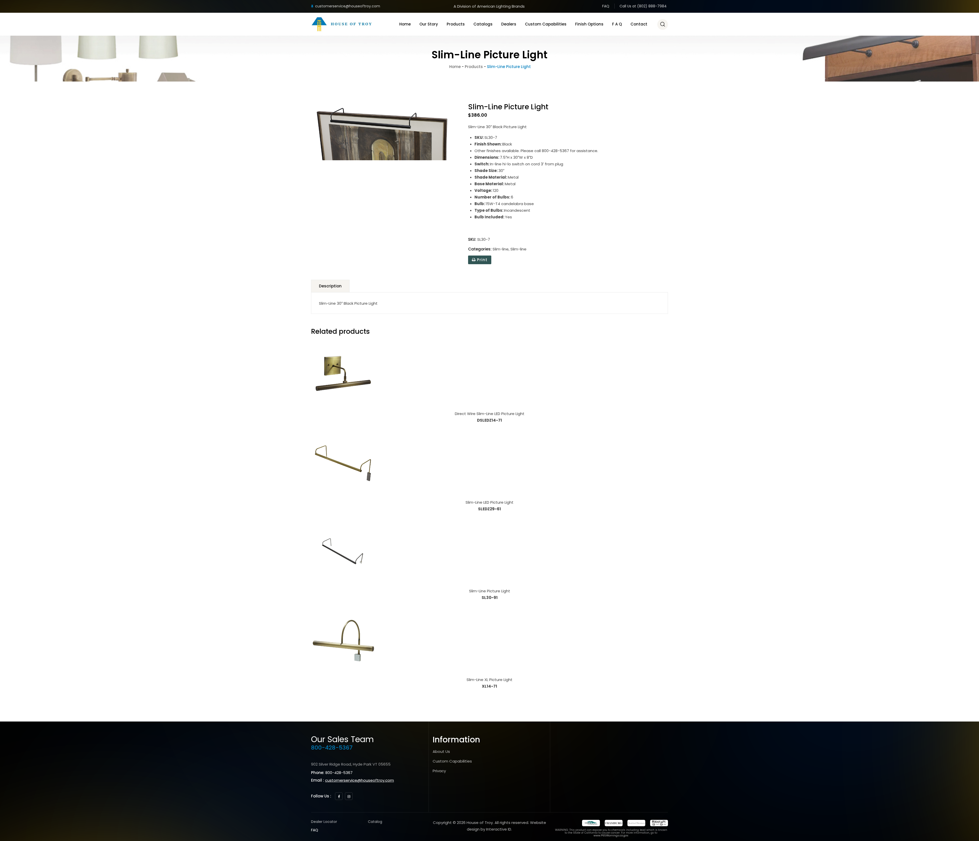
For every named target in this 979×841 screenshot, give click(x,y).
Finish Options (589, 24)
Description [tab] (330, 286)
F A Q (617, 24)
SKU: (472, 239)
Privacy (439, 770)
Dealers (508, 24)
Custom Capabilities (545, 24)
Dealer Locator (324, 821)
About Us (441, 751)
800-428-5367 (332, 748)
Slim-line (501, 249)
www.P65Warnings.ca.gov (611, 835)
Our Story (428, 24)
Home (405, 24)
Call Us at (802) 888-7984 (643, 6)
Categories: (480, 249)
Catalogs (483, 24)
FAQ (605, 6)
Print (481, 259)
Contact (638, 24)
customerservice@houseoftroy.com (347, 6)
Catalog (375, 821)
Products (456, 24)
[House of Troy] (341, 24)
